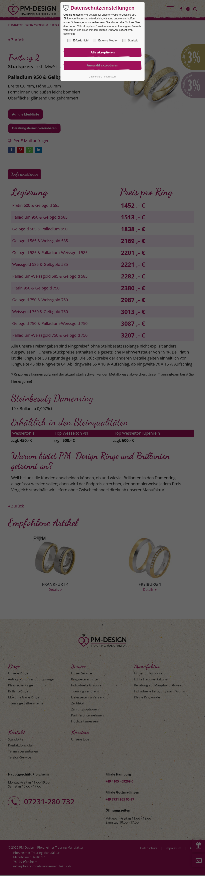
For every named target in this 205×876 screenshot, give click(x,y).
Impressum (110, 76)
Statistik (133, 40)
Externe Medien (108, 40)
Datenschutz (95, 76)
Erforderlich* (81, 40)
